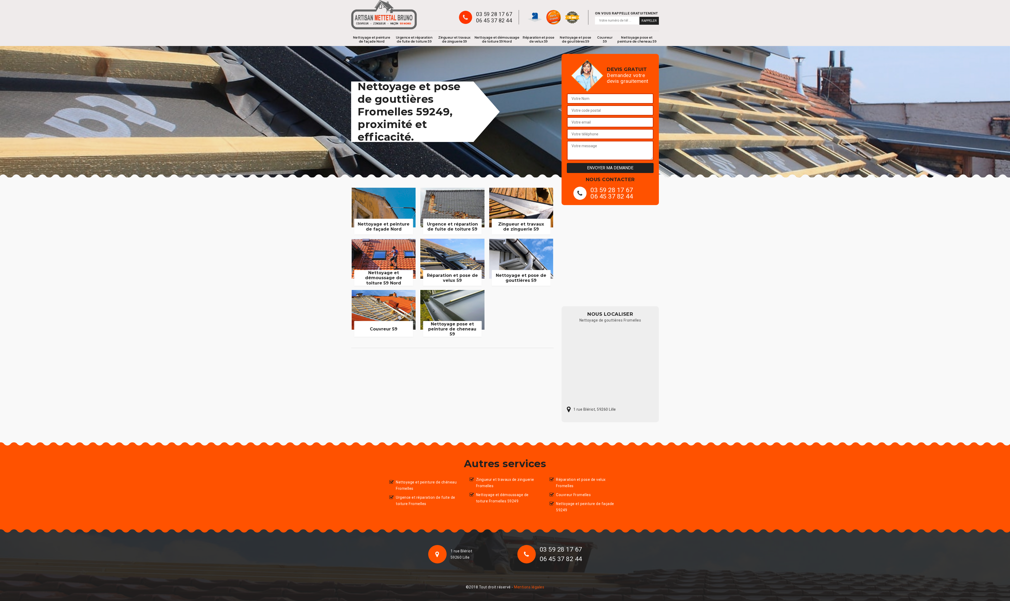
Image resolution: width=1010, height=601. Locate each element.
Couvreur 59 (604, 39)
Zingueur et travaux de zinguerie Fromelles (505, 482)
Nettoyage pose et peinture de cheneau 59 (636, 39)
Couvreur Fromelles (573, 495)
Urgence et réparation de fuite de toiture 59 (414, 39)
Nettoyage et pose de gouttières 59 (575, 39)
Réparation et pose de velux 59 (538, 39)
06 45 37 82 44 (494, 20)
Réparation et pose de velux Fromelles (581, 482)
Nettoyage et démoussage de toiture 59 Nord (496, 39)
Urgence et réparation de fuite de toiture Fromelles (425, 500)
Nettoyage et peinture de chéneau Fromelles (426, 485)
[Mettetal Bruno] (384, 14)
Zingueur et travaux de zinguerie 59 (454, 39)
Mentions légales (529, 587)
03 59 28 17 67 (494, 14)
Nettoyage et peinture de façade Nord (371, 39)
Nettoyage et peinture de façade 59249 (585, 507)
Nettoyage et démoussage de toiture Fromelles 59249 (502, 498)
